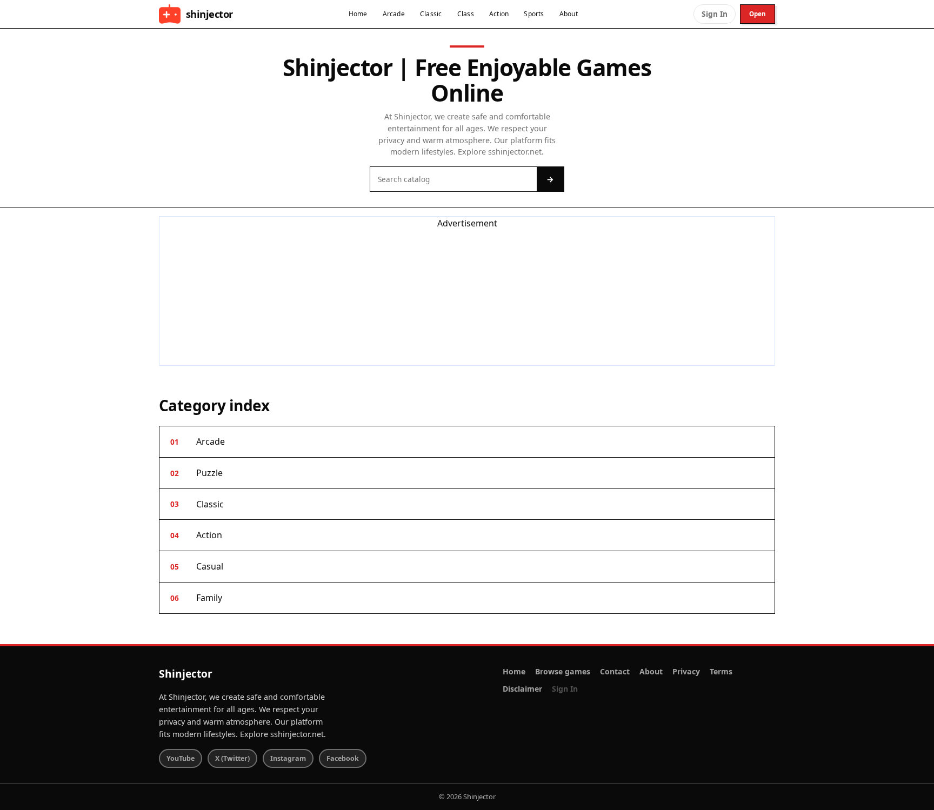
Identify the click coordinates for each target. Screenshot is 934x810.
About (568, 13)
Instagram (288, 758)
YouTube (180, 758)
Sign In (715, 14)
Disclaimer (522, 689)
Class (465, 13)
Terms (721, 671)
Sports (534, 13)
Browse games (562, 671)
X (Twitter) (232, 758)
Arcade (394, 13)
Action (499, 13)
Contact (615, 671)
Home (358, 13)
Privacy (686, 671)
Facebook (342, 758)
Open (757, 14)
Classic (431, 13)
